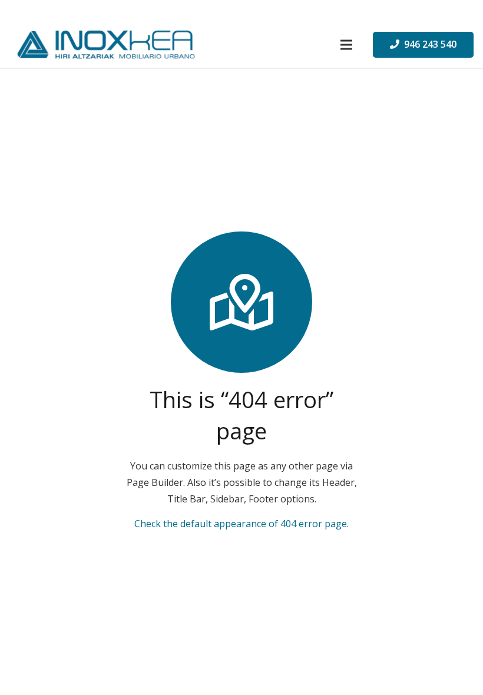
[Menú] (346, 44)
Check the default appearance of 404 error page (240, 523)
